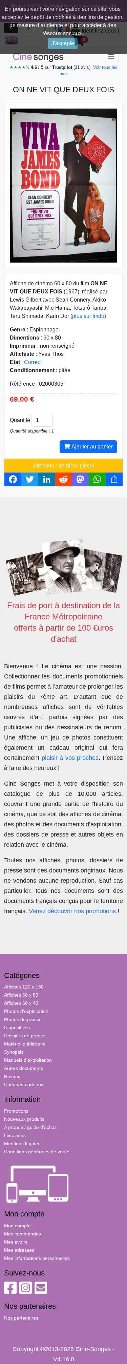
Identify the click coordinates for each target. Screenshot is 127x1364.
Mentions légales (22, 1143)
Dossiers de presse (24, 1035)
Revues (12, 1076)
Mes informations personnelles (37, 1258)
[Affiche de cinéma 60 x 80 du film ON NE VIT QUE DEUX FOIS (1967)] (63, 185)
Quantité (20, 420)
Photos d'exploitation (26, 1011)
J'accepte (62, 43)
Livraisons (15, 1135)
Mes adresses (19, 1250)
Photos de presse (23, 1019)
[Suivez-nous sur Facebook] (10, 1291)
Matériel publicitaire (25, 1043)
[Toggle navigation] (111, 57)
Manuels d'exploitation (28, 1060)
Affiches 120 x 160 (24, 987)
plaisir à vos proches (70, 757)
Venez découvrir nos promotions (72, 911)
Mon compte (17, 1225)
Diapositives (17, 1027)
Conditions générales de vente (36, 1151)
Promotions (16, 1111)
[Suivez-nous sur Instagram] (25, 1291)
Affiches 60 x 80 (21, 995)
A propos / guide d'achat (30, 1127)
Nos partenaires (21, 1318)
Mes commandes (22, 1233)
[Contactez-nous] (41, 1291)
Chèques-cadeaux (23, 1084)
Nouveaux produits (24, 1119)
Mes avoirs (15, 1242)
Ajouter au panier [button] (91, 446)
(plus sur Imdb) (88, 316)
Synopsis (13, 1052)
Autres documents (23, 1068)
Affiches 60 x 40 (21, 1003)
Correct (33, 362)
